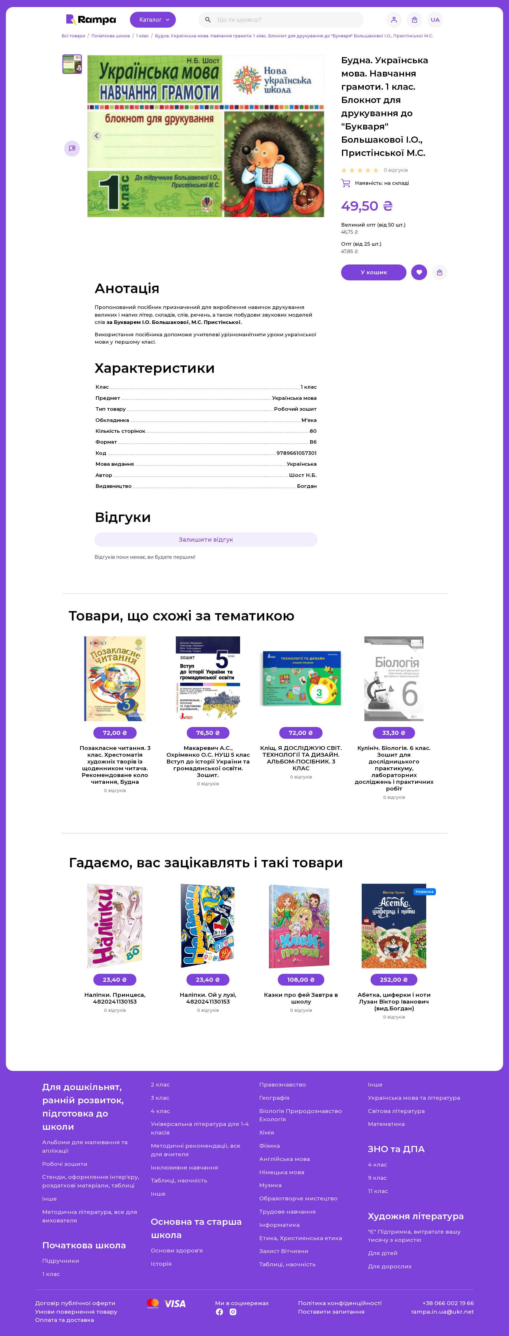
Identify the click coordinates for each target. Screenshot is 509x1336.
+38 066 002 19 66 (448, 1303)
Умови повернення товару (76, 1311)
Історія (161, 1263)
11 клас (378, 1190)
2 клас (160, 1084)
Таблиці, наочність (179, 1180)
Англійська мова (284, 1158)
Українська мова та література (414, 1097)
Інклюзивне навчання (184, 1167)
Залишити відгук (206, 539)
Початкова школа (111, 36)
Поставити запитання (331, 1311)
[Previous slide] (97, 136)
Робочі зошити (64, 1163)
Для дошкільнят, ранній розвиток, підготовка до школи (83, 1107)
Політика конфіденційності (340, 1303)
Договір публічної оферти (75, 1303)
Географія (274, 1097)
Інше (49, 1198)
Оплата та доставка (64, 1319)
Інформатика (279, 1224)
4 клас (160, 1110)
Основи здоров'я (177, 1250)
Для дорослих (390, 1266)
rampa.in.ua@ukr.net (442, 1311)
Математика (386, 1123)
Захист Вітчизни (283, 1251)
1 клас (143, 36)
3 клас (160, 1097)
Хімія (266, 1132)
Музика (270, 1185)
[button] (72, 64)
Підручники (60, 1260)
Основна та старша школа (196, 1228)
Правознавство (282, 1084)
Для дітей (383, 1253)
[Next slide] (315, 136)
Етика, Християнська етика (300, 1238)
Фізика (269, 1145)
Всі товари (74, 36)
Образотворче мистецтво (298, 1198)
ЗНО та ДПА (396, 1149)
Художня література (416, 1216)
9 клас (377, 1177)
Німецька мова (281, 1172)
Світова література (396, 1110)
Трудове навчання (287, 1211)
